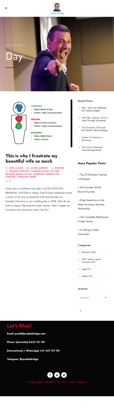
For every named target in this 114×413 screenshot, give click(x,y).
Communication (40, 171)
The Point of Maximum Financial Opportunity (92, 149)
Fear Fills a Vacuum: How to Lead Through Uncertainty (95, 119)
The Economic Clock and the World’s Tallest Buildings (95, 129)
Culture (54, 171)
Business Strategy (19, 171)
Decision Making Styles (19, 174)
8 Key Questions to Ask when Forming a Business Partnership (91, 204)
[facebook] (50, 375)
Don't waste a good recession (91, 261)
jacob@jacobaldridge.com (30, 333)
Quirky (85, 276)
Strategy (11, 177)
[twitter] (64, 375)
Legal (84, 269)
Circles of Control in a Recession (92, 139)
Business (59, 168)
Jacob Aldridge (39, 168)
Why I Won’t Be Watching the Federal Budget (94, 109)
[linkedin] (57, 375)
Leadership (39, 174)
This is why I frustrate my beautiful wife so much (31, 158)
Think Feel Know (26, 177)
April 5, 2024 (16, 168)
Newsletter (52, 174)
